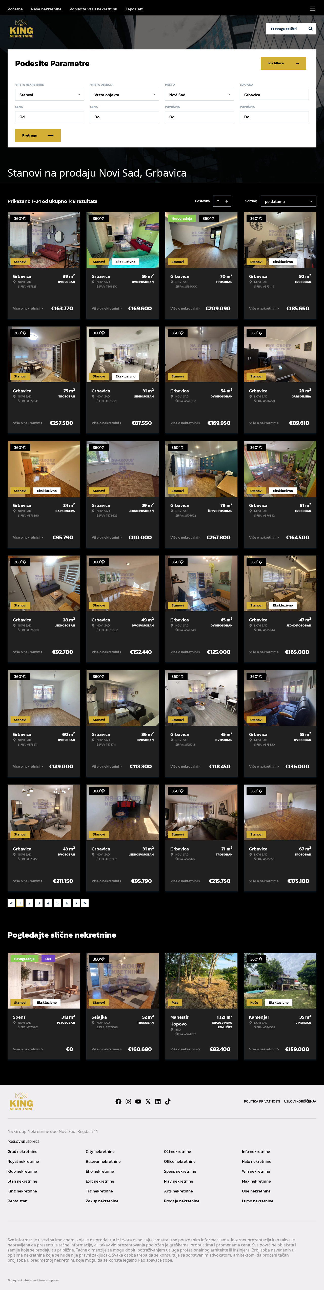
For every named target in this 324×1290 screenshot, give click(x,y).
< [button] (11, 903)
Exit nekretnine (100, 1181)
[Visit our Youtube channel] (138, 1101)
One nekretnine (256, 1191)
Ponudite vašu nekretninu (93, 9)
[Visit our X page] (148, 1101)
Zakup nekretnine (102, 1201)
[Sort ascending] (218, 201)
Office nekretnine (180, 1161)
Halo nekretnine (256, 1161)
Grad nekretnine (22, 1151)
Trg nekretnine (99, 1191)
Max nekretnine (256, 1181)
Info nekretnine (256, 1151)
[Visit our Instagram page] (128, 1101)
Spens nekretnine (180, 1171)
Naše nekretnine (46, 9)
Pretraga (29, 135)
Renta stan (17, 1201)
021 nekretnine (177, 1151)
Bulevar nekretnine (103, 1161)
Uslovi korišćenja (300, 1101)
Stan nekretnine (22, 1181)
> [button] (85, 903)
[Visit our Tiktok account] (168, 1101)
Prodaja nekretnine (181, 1201)
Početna (15, 9)
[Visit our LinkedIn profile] (158, 1101)
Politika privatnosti (262, 1101)
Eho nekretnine (100, 1171)
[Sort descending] (226, 201)
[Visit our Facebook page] (118, 1101)
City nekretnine (100, 1151)
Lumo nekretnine (257, 1201)
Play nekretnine (178, 1181)
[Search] (310, 28)
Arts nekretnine (178, 1191)
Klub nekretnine (22, 1171)
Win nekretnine (256, 1171)
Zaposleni (134, 9)
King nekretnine (22, 1191)
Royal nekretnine (23, 1161)
